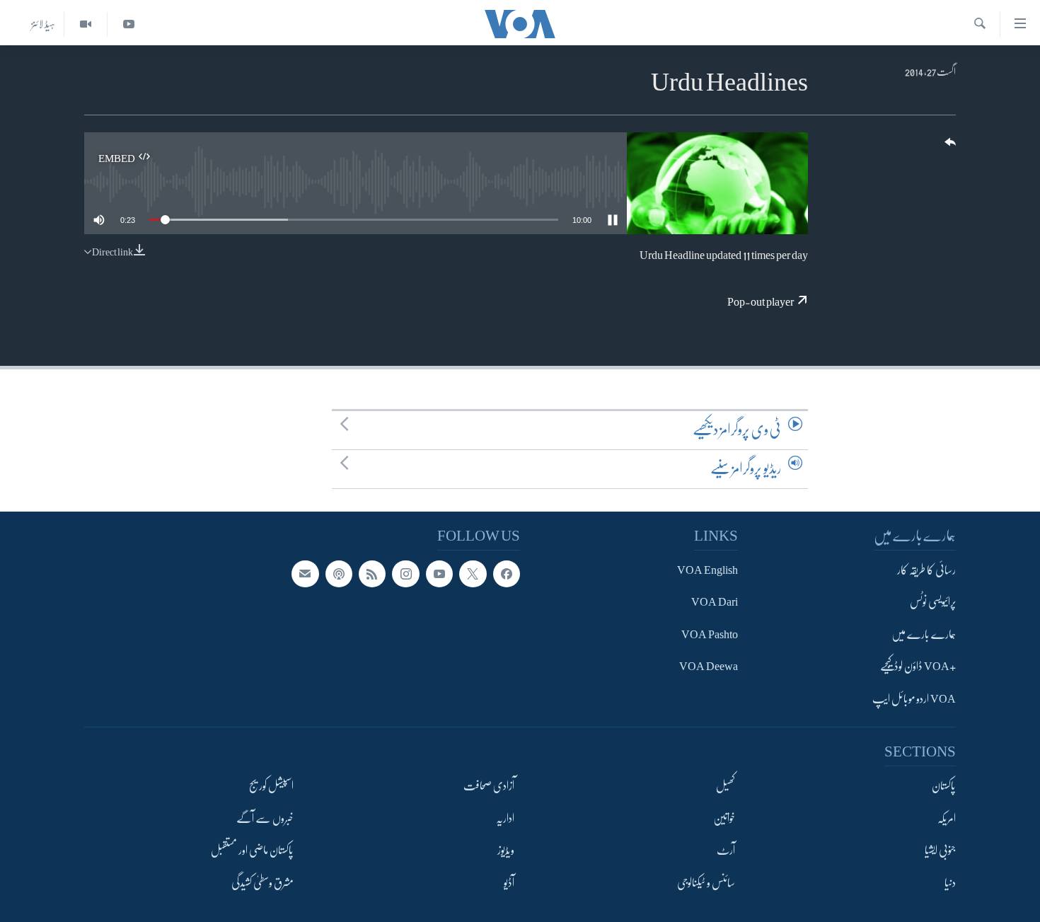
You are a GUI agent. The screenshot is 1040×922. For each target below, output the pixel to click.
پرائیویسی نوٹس (933, 602)
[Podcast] (338, 573)
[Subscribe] (304, 573)
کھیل (725, 786)
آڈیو (509, 883)
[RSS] (372, 573)
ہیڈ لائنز (43, 24)
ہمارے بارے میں (923, 635)
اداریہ (505, 819)
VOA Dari (714, 602)
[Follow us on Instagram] (405, 573)
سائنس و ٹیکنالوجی (706, 883)
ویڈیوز (505, 850)
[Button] (949, 146)
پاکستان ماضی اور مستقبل (252, 850)
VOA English (707, 570)
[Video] (85, 24)
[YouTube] (128, 24)
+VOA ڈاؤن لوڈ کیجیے (918, 667)
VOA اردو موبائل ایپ (914, 699)
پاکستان (944, 786)
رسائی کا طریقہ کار (926, 570)
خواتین (724, 819)
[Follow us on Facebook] (506, 573)
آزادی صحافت (488, 786)
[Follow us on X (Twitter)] (472, 573)
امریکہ (946, 819)
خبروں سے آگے (265, 819)
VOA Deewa (708, 667)
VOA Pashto (709, 635)
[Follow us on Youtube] (439, 573)
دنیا (950, 883)
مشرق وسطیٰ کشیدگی (262, 883)
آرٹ (726, 850)
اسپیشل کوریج (271, 786)
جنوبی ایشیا (940, 850)
